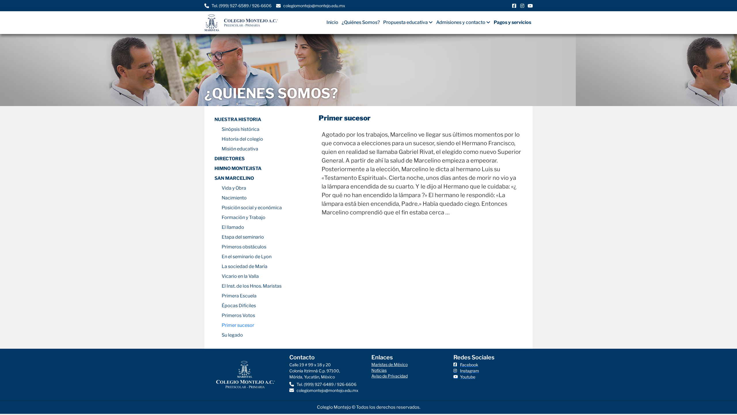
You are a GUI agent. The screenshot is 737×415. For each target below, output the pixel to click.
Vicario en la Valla (240, 276)
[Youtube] (530, 5)
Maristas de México (389, 364)
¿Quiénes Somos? (361, 22)
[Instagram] (522, 5)
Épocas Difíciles (239, 305)
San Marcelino (234, 178)
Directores (229, 158)
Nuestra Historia (237, 119)
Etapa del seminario (243, 237)
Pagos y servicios (512, 22)
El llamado (233, 227)
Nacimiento (234, 198)
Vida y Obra (234, 188)
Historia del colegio (242, 139)
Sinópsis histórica (240, 129)
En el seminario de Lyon (246, 256)
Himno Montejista (237, 168)
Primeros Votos (238, 315)
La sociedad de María (244, 266)
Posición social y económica (252, 207)
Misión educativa (240, 149)
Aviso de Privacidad (389, 375)
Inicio (332, 22)
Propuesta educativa (405, 22)
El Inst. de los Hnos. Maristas (252, 286)
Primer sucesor (238, 325)
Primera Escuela (239, 296)
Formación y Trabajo (243, 217)
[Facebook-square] (514, 5)
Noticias (379, 370)
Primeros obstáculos (244, 247)
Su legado (232, 335)
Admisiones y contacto (460, 22)
